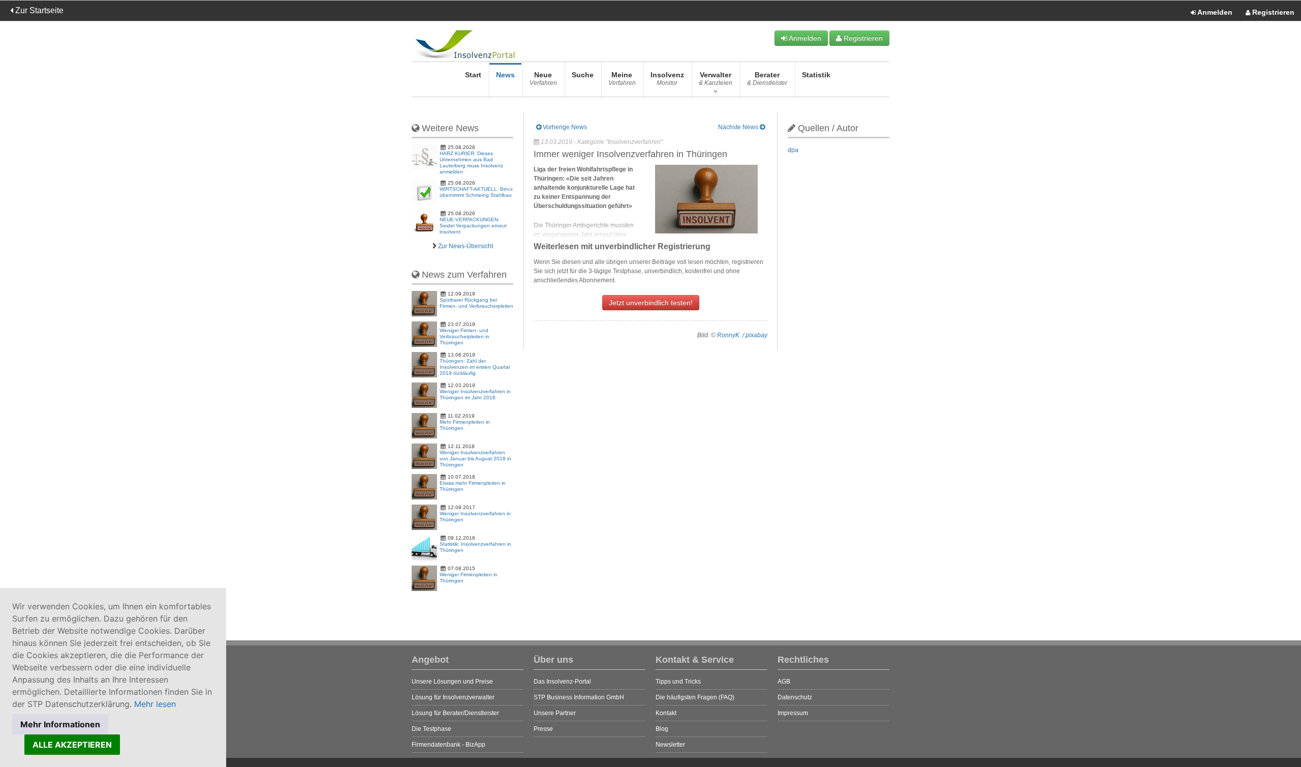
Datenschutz (795, 697)
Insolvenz (667, 78)
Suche (583, 75)
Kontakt (666, 713)
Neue (543, 78)
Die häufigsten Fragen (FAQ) (695, 697)
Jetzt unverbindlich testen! (651, 303)
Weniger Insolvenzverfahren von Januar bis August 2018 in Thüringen (475, 458)
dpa (793, 150)
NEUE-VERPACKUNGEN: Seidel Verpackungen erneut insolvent (473, 225)
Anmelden (1214, 12)
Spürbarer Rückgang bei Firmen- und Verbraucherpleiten (476, 303)
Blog (662, 728)
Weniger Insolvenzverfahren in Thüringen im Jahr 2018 (475, 394)
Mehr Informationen (60, 724)
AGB (784, 681)
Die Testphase (431, 728)
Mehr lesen (155, 704)
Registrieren (1272, 12)
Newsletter (670, 744)
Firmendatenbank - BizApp (448, 744)
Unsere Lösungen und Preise (452, 681)
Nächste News (739, 127)
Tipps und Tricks (678, 681)
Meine (622, 78)
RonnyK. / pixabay (742, 335)
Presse (543, 728)
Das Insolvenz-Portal (562, 681)
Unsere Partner (555, 713)
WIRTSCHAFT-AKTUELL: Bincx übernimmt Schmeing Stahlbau (476, 192)
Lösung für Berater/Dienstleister (455, 713)
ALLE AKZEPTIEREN (72, 745)
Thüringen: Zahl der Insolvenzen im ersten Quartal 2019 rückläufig (475, 367)
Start (473, 75)
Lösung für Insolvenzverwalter (453, 697)
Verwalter (715, 78)
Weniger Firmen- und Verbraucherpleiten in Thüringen (464, 336)
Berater (767, 78)
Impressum (793, 713)
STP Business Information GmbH (579, 697)
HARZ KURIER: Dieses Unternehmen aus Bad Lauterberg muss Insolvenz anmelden (471, 162)
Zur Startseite (38, 10)
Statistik (816, 75)
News (505, 75)
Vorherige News (564, 127)
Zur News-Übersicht (465, 246)
